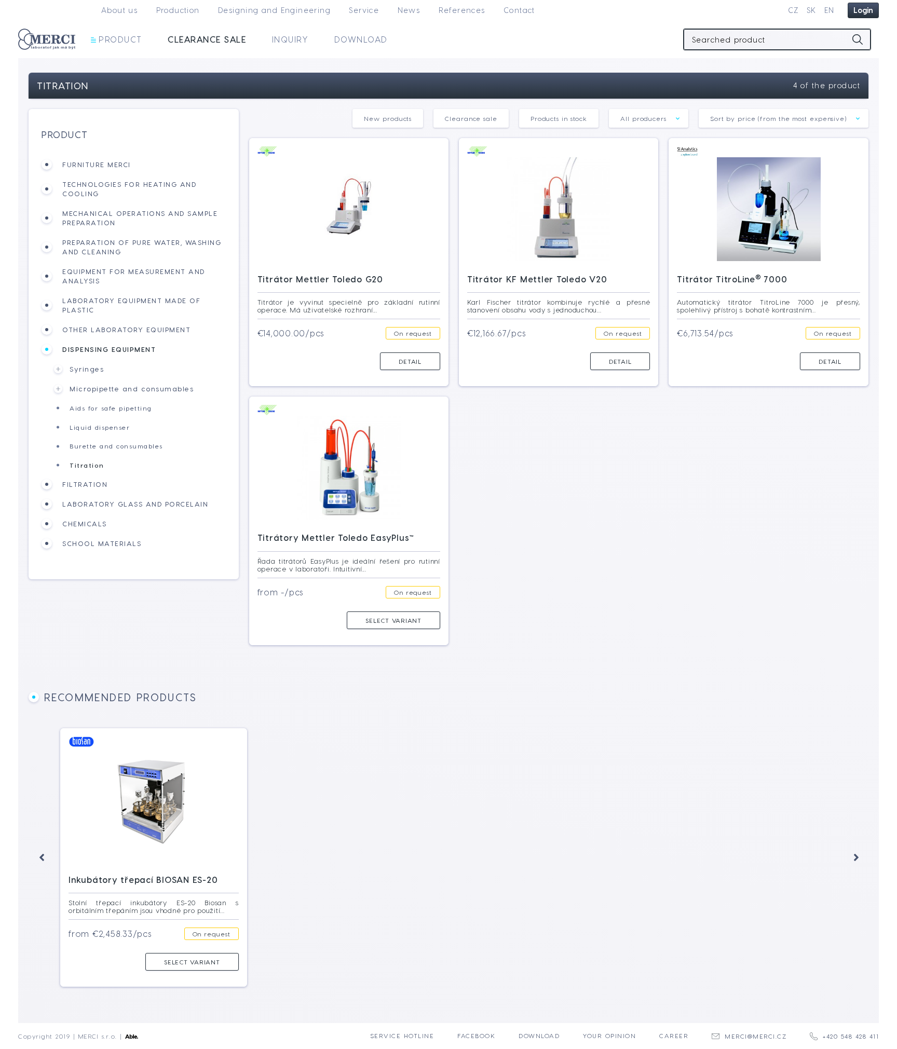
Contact (519, 10)
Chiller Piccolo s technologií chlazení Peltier (741, 874)
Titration (87, 465)
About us (119, 10)
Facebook (476, 1035)
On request (413, 333)
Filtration (84, 484)
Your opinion (609, 1035)
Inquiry (290, 39)
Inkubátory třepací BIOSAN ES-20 (143, 879)
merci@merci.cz (755, 1036)
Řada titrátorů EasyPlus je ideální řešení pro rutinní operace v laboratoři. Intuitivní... (348, 565)
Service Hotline (402, 1035)
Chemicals (84, 523)
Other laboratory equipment (126, 329)
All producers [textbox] (643, 118)
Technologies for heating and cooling (129, 188)
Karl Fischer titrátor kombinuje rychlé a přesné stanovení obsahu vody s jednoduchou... (558, 306)
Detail (410, 361)
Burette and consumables (116, 445)
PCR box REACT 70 (306, 879)
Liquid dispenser (100, 427)
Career (673, 1035)
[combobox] (648, 118)
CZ (793, 10)
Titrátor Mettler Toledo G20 (320, 279)
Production (178, 10)
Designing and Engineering (274, 10)
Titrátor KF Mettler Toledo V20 (537, 279)
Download (361, 39)
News (409, 10)
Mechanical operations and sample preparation (140, 217)
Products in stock (559, 118)
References (462, 10)
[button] (42, 857)
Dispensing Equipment (109, 349)
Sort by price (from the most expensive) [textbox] (778, 118)
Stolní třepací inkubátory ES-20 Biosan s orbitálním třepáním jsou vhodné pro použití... (154, 906)
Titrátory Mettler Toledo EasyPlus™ (336, 537)
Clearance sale (207, 39)
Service (364, 10)
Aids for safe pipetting (111, 408)
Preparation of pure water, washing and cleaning (141, 246)
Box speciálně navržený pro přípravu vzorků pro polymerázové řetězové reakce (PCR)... (351, 906)
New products (388, 118)
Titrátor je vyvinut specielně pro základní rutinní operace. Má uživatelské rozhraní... (348, 306)
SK (812, 10)
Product (120, 39)
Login (863, 10)
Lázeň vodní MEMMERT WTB (524, 879)
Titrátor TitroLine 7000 (732, 279)
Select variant (393, 620)
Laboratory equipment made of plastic (131, 305)
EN (829, 10)
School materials (101, 543)
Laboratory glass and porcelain (135, 504)
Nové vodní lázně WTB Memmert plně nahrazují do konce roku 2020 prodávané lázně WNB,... (548, 906)
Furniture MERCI (96, 164)
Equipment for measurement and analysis (133, 275)
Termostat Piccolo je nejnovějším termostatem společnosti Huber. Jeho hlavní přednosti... (745, 906)
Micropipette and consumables (132, 388)
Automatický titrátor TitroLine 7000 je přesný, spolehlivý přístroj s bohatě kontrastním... (768, 306)
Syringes (87, 369)
